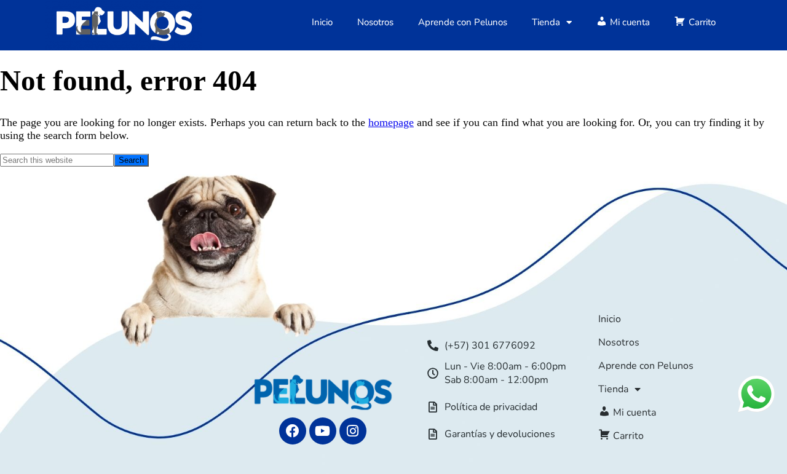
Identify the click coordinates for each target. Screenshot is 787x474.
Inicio (322, 22)
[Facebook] (292, 430)
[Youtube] (322, 430)
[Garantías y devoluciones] (432, 434)
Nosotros (375, 22)
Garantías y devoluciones (500, 434)
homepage (391, 122)
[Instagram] (352, 430)
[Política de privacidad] (432, 407)
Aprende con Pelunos (462, 22)
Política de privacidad (491, 407)
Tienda (546, 22)
